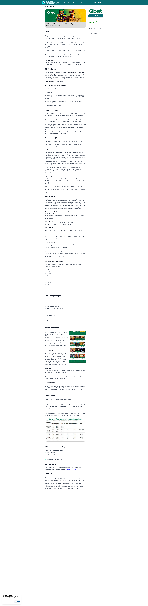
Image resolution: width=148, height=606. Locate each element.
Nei (16, 601)
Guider (100, 2)
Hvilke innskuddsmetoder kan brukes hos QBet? (57, 457)
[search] (105, 2)
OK (18, 601)
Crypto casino (93, 2)
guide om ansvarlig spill (72, 469)
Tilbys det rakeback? (50, 452)
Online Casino (66, 2)
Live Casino (75, 2)
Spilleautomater (83, 2)
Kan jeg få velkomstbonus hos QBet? (54, 450)
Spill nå (96, 15)
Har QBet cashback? (50, 454)
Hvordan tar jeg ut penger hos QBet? (54, 459)
